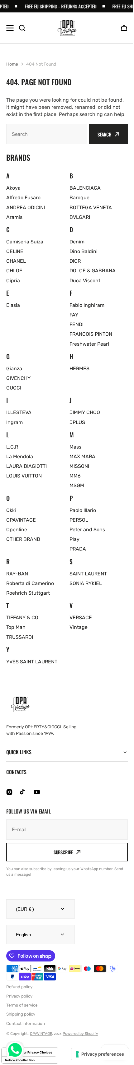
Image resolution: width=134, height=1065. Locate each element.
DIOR (75, 261)
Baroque (79, 198)
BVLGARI (79, 217)
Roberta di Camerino (30, 583)
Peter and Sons (87, 529)
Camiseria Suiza (24, 242)
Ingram (14, 422)
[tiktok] (23, 799)
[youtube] (37, 799)
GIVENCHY (18, 378)
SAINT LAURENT (88, 574)
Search (105, 134)
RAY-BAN (17, 574)
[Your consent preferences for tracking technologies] (95, 1054)
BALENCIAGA (85, 188)
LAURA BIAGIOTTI (26, 466)
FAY (73, 315)
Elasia (13, 305)
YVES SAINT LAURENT (31, 662)
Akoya (13, 188)
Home (12, 64)
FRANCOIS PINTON (90, 334)
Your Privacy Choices (36, 1059)
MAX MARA (82, 456)
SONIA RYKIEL (85, 583)
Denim (76, 242)
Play (74, 539)
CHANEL (16, 261)
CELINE (14, 251)
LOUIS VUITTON (24, 476)
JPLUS (77, 422)
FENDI (76, 324)
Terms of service (21, 1012)
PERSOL (78, 520)
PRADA (77, 549)
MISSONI (79, 466)
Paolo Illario (82, 510)
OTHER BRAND (23, 539)
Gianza (14, 368)
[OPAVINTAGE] (67, 28)
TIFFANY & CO (22, 617)
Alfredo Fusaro (23, 198)
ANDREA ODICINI (25, 207)
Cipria (13, 281)
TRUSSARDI (19, 637)
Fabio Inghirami (87, 305)
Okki (11, 510)
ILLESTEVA (18, 412)
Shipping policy (20, 1021)
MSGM (76, 485)
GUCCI (13, 388)
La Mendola (19, 456)
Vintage (78, 627)
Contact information (25, 1030)
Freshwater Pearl (89, 344)
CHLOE (14, 271)
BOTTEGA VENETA (90, 207)
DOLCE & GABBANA (92, 271)
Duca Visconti (85, 281)
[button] (124, 28)
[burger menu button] (10, 28)
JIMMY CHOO (84, 412)
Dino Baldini (83, 251)
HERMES (79, 368)
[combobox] (46, 134)
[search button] (22, 28)
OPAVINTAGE (21, 520)
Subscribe (61, 859)
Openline (16, 529)
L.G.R (12, 447)
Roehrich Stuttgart (28, 593)
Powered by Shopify (80, 1041)
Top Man (16, 627)
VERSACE (80, 617)
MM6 (75, 476)
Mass (75, 447)
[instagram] (9, 799)
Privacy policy (19, 1003)
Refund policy (19, 994)
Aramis (14, 217)
